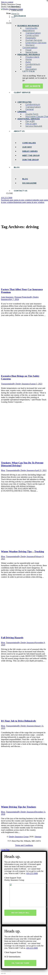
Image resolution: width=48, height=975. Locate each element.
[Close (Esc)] (2, 971)
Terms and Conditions (24, 845)
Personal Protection (22, 297)
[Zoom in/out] (10, 971)
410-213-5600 (32, 873)
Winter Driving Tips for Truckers (18, 806)
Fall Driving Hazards (12, 637)
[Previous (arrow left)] (2, 973)
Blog (3, 470)
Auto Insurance (7, 297)
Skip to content (7, 2)
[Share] (5, 971)
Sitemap (38, 837)
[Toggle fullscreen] (7, 971)
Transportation (7, 384)
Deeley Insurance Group (19, 837)
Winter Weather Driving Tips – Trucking (22, 551)
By (21, 384)
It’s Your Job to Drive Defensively (18, 721)
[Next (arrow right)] (5, 973)
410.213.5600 (6, 198)
